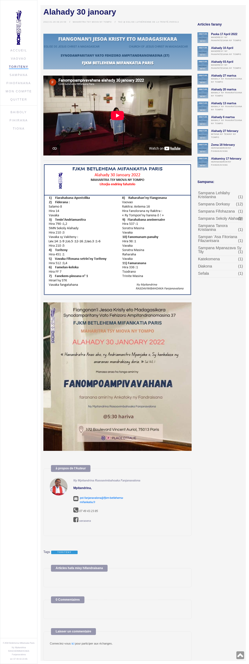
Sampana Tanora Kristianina (213, 227)
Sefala (203, 273)
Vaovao (18, 58)
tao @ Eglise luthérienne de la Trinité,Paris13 (148, 22)
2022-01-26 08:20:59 (54, 22)
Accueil (18, 50)
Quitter (18, 99)
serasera (85, 520)
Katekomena (209, 259)
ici (73, 643)
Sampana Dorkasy (214, 204)
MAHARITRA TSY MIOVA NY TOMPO (92, 22)
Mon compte (19, 91)
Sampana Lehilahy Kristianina (214, 195)
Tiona (19, 128)
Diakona (205, 266)
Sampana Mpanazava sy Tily (219, 250)
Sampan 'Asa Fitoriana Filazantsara (217, 239)
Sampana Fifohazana (216, 211)
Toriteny (18, 66)
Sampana (19, 75)
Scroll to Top (240, 655)
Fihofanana (18, 83)
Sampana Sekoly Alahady (220, 218)
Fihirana (19, 120)
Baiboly (19, 112)
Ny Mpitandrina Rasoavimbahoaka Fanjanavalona (106, 480)
